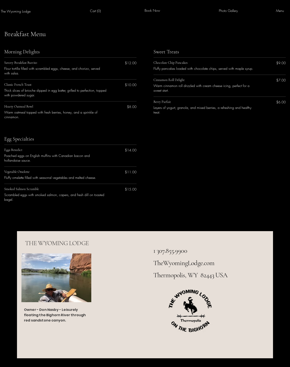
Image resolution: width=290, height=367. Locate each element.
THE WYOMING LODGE (57, 243)
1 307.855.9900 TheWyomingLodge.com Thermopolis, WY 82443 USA (190, 262)
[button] (96, 11)
